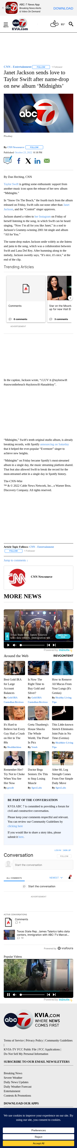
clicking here (15, 826)
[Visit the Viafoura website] (65, 948)
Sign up (67, 850)
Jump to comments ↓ (16, 560)
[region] (38, 900)
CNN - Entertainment (41, 547)
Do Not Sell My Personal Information (26, 1053)
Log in (58, 850)
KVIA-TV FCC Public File (20, 1049)
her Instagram (43, 216)
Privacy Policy (34, 1040)
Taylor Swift (11, 184)
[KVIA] (24, 24)
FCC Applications (49, 1049)
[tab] (14, 878)
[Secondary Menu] (8, 24)
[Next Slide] (70, 298)
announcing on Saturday (54, 444)
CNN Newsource (15, 147)
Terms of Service (14, 1040)
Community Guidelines (59, 1040)
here (21, 836)
